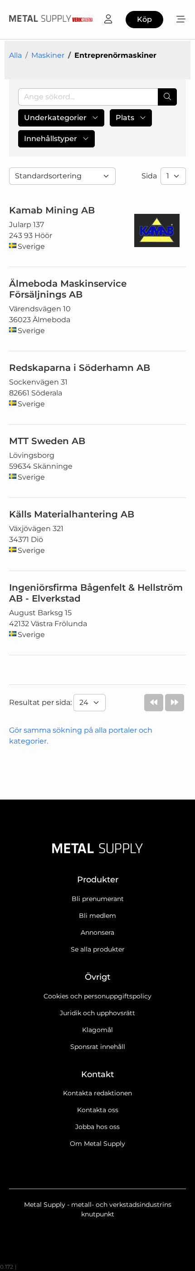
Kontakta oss (97, 1110)
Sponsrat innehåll (97, 1047)
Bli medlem (97, 915)
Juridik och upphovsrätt (97, 1013)
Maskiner (47, 55)
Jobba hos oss (97, 1127)
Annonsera (97, 932)
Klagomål (97, 1030)
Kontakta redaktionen (97, 1093)
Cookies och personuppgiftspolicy (97, 996)
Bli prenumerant (98, 899)
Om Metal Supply (97, 1143)
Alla (15, 55)
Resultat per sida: (41, 702)
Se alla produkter (98, 949)
